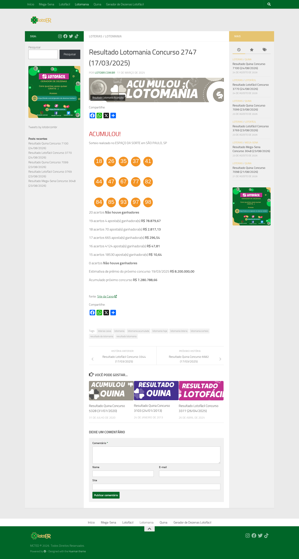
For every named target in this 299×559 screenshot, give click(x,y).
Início (30, 4)
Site (94, 480)
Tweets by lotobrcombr (42, 127)
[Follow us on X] (71, 36)
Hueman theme (77, 551)
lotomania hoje (159, 331)
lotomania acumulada (138, 331)
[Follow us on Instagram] (60, 36)
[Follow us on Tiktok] (76, 36)
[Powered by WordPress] (45, 551)
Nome (95, 467)
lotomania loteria (178, 331)
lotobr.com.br (105, 72)
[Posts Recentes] (239, 50)
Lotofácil (64, 4)
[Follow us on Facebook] (65, 36)
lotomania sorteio (199, 331)
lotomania (119, 331)
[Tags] (264, 50)
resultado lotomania (126, 336)
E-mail (163, 467)
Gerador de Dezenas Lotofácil (125, 4)
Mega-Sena (46, 4)
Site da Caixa (105, 296)
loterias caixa (104, 331)
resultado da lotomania (101, 336)
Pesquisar (34, 47)
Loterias (95, 36)
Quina (97, 4)
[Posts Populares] (251, 50)
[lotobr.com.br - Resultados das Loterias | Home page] (41, 20)
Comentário (100, 443)
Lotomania (82, 4)
